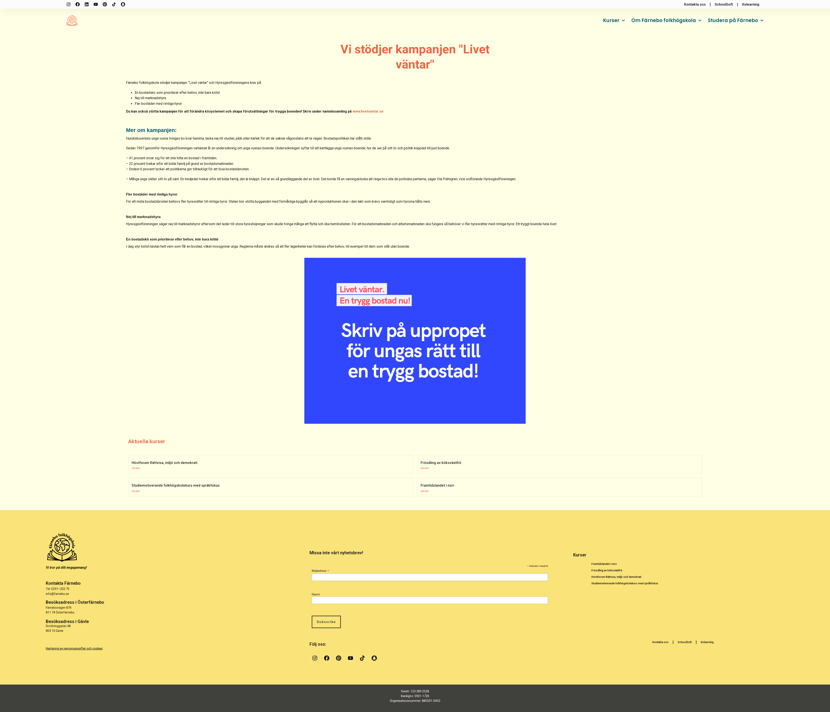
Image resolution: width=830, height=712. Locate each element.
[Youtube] (95, 4)
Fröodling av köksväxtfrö (441, 463)
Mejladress (320, 571)
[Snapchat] (123, 4)
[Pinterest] (105, 4)
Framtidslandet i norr (437, 485)
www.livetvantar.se (368, 111)
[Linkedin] (86, 4)
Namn (316, 594)
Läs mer (136, 467)
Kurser (611, 20)
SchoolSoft (685, 642)
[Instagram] (68, 4)
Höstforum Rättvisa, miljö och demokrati (164, 463)
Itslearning (707, 642)
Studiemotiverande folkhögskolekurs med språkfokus (176, 485)
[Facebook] (77, 4)
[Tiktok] (114, 4)
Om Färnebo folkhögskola (663, 20)
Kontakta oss (660, 642)
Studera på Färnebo (733, 20)
